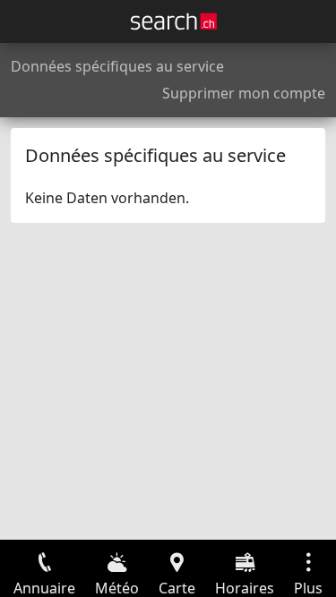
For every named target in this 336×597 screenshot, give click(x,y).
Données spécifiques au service (117, 66)
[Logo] (174, 21)
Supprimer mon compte (243, 93)
